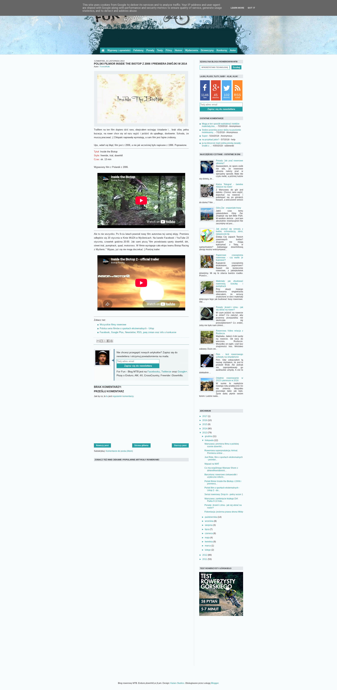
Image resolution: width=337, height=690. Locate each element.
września (209, 521)
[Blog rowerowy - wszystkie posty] (103, 50)
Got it (251, 8)
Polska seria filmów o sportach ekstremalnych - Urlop (127, 328)
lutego (208, 550)
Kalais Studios (177, 683)
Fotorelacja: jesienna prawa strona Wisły (223, 512)
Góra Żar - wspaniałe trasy (228, 208)
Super (205, 136)
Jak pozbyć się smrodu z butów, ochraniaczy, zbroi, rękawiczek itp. (229, 231)
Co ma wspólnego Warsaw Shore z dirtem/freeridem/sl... (221, 469)
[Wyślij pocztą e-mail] (98, 341)
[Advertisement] (168, 37)
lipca (207, 529)
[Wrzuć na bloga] (101, 341)
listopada (209, 440)
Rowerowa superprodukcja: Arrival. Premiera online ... (221, 451)
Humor (178, 50)
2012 (205, 555)
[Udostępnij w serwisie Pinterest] (111, 341)
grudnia (209, 436)
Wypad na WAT (211, 464)
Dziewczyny (207, 50)
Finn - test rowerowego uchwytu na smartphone (229, 355)
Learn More (237, 8)
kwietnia (209, 541)
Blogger (215, 683)
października (211, 517)
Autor (233, 50)
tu (107, 396)
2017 (205, 416)
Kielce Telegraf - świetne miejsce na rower (229, 185)
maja (207, 537)
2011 (205, 559)
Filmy (169, 50)
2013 (205, 432)
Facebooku (153, 371)
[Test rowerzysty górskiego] (221, 615)
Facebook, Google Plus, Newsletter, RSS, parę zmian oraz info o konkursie (138, 332)
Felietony (138, 50)
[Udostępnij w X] (105, 341)
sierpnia (209, 525)
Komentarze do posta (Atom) (119, 451)
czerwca (209, 533)
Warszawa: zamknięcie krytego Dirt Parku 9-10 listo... (221, 499)
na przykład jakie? (210, 139)
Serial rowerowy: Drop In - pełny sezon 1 (223, 494)
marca (208, 545)
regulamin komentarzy (122, 396)
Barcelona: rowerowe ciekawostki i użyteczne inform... (220, 475)
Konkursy (222, 50)
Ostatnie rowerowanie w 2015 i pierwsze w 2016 (229, 379)
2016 (205, 420)
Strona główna (141, 445)
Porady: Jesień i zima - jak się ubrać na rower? (229, 308)
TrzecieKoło (105, 66)
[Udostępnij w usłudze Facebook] (108, 341)
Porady (150, 50)
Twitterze (166, 371)
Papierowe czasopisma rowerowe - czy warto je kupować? (229, 257)
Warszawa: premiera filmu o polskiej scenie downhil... (221, 445)
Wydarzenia (191, 50)
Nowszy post (102, 445)
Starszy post (180, 445)
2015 (205, 424)
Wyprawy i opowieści (118, 50)
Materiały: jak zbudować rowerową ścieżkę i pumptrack (229, 283)
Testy (160, 50)
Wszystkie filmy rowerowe (113, 324)
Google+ (182, 371)
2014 (205, 428)
